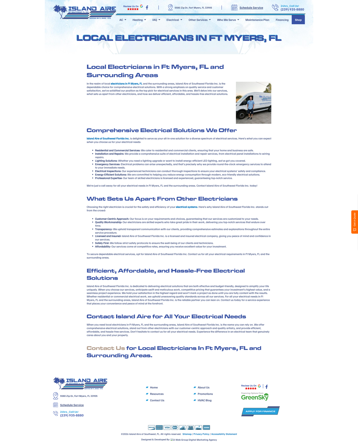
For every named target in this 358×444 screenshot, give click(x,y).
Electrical (173, 20)
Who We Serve (226, 20)
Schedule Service (251, 7)
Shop (298, 20)
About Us (203, 387)
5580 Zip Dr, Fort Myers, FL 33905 (193, 7)
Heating (138, 20)
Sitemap (187, 433)
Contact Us (106, 347)
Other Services (198, 20)
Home (154, 387)
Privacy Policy (201, 433)
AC (121, 20)
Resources (157, 394)
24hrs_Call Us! (290, 6)
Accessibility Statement (224, 433)
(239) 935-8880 (292, 9)
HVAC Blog (205, 400)
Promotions (205, 394)
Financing (282, 20)
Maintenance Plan (257, 20)
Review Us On (131, 6)
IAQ (154, 20)
